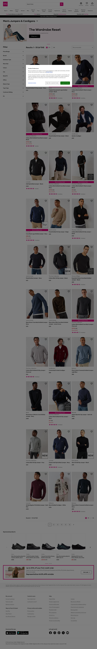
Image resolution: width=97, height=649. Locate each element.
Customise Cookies (32, 82)
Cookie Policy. (49, 72)
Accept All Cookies (65, 83)
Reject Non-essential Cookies (52, 83)
